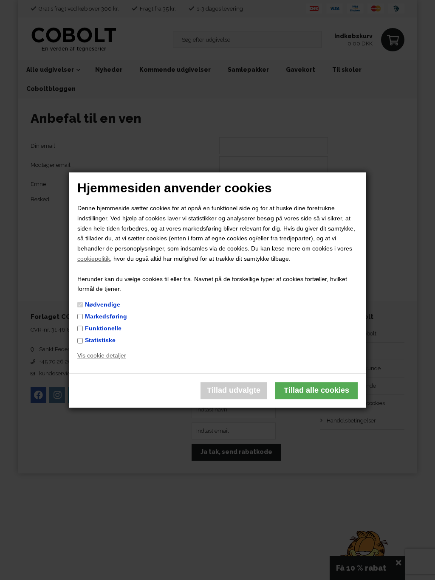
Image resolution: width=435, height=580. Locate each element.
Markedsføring (106, 316)
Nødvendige (102, 304)
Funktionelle (103, 328)
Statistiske (100, 340)
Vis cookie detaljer (101, 355)
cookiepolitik (93, 258)
